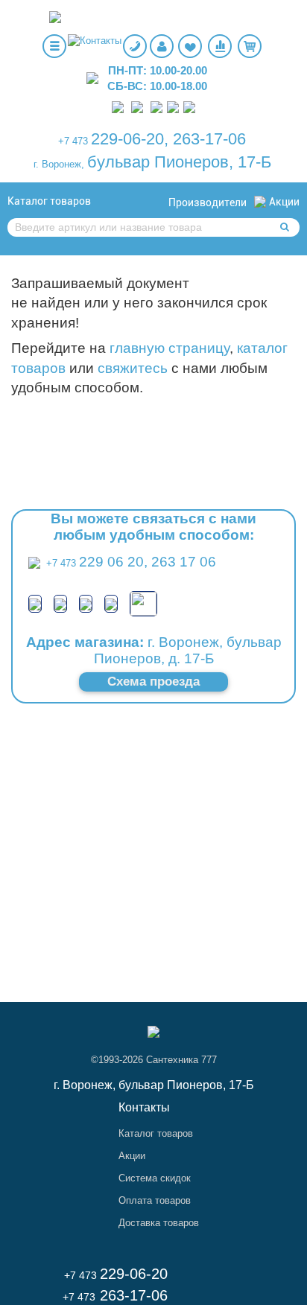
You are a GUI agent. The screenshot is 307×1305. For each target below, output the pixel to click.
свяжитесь (133, 368)
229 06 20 (111, 561)
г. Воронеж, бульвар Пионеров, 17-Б (154, 1085)
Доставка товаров (158, 1222)
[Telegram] (156, 106)
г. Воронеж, (59, 164)
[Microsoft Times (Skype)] (189, 106)
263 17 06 (183, 561)
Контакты (144, 1107)
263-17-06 (209, 139)
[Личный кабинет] (162, 46)
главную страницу (170, 348)
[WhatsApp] (137, 106)
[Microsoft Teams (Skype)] (111, 603)
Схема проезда (153, 681)
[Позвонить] (118, 106)
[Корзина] (250, 46)
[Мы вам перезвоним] (135, 46)
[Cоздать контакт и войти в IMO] (173, 106)
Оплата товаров (154, 1200)
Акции (284, 202)
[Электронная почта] (143, 602)
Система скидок (154, 1178)
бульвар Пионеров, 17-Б (179, 162)
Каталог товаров (49, 201)
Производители (207, 202)
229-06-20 (127, 139)
